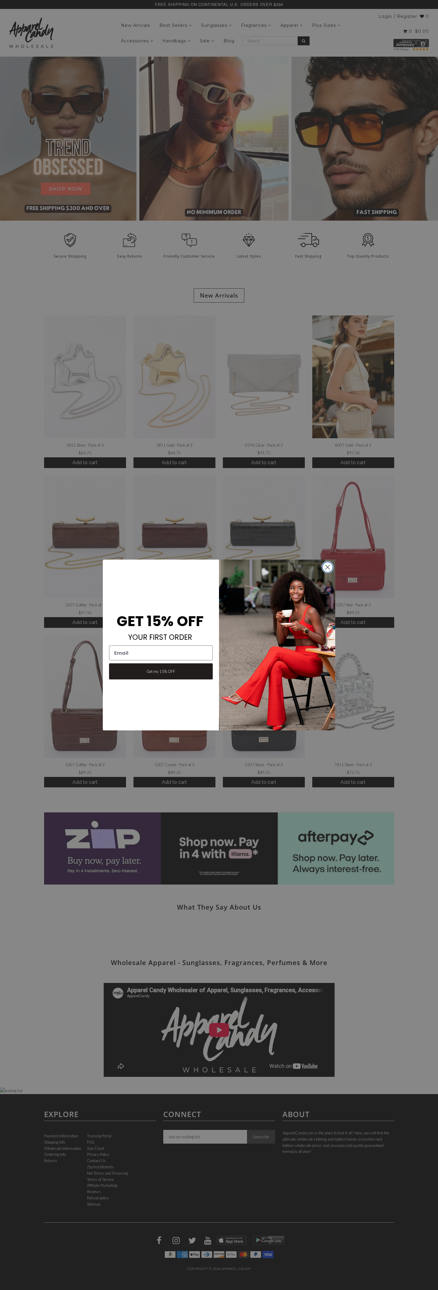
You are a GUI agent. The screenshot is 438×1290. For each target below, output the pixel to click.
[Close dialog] (327, 567)
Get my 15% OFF (161, 671)
